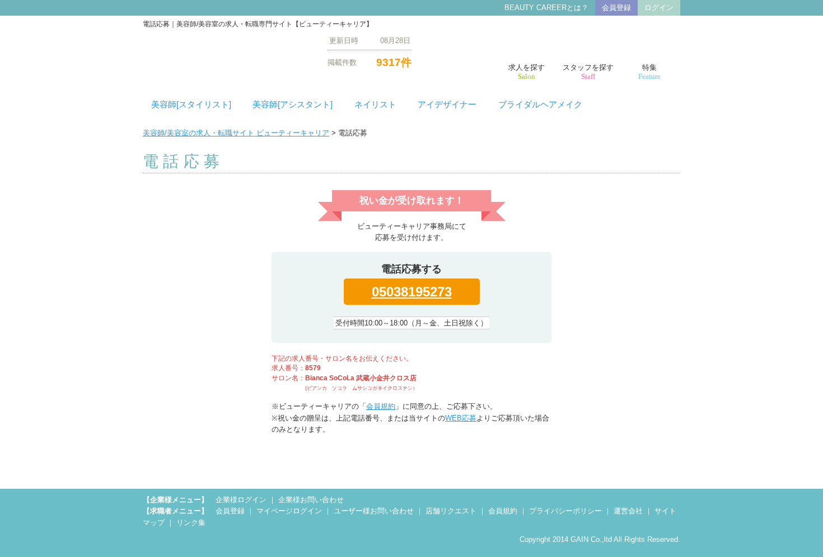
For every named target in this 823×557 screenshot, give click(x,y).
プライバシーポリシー (565, 511)
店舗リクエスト (450, 511)
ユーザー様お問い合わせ (374, 511)
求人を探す (526, 72)
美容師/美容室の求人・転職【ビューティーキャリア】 (227, 51)
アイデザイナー (447, 104)
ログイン (659, 7)
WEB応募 (460, 418)
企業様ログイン (241, 499)
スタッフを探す (588, 72)
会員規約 (380, 406)
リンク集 (190, 522)
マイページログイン (289, 511)
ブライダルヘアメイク (540, 104)
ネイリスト (375, 104)
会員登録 (616, 7)
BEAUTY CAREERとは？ (546, 7)
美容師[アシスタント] (292, 104)
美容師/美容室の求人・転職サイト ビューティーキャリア (236, 133)
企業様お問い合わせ (311, 499)
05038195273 (412, 291)
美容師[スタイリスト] (191, 104)
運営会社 (628, 511)
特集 (649, 72)
